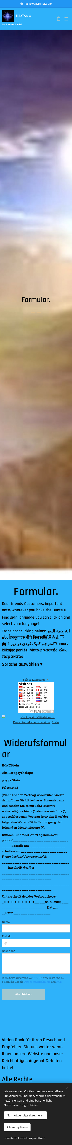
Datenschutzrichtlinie (37, 981)
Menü (66, 19)
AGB (59, 981)
